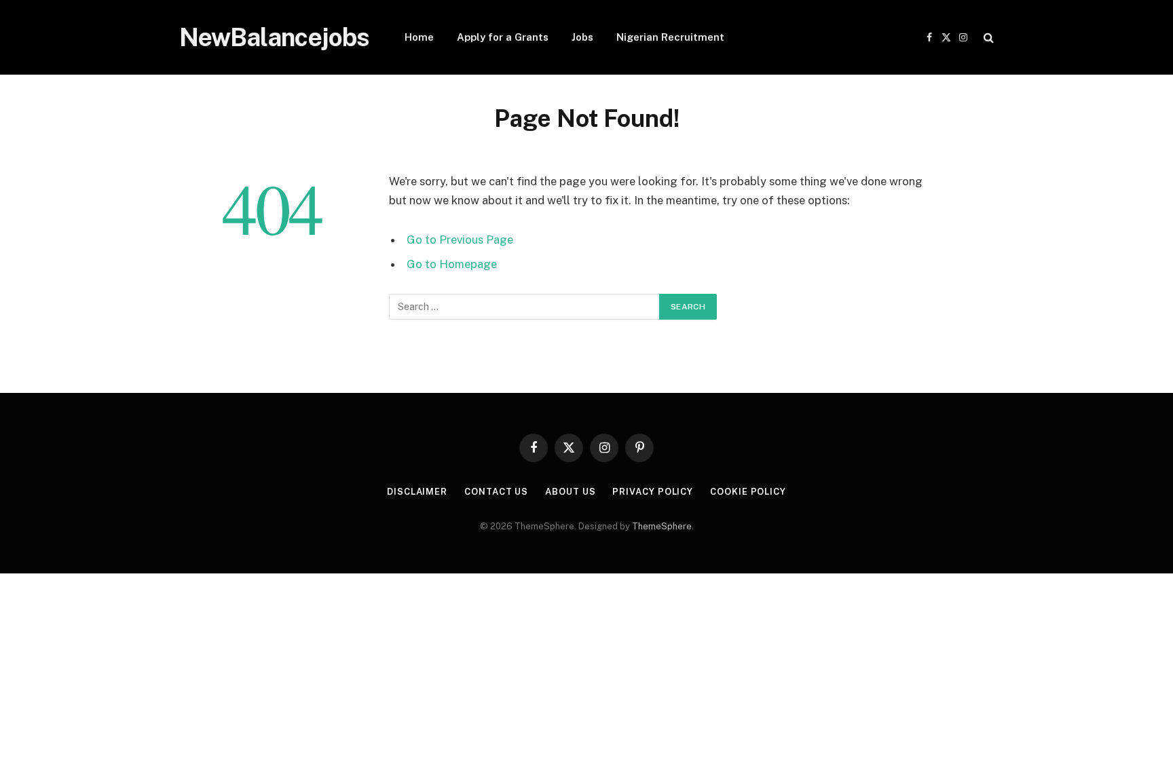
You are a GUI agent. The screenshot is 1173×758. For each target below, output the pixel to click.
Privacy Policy (652, 492)
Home (419, 37)
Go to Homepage (452, 264)
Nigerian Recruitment (670, 37)
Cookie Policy (748, 492)
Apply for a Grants (502, 37)
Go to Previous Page (460, 239)
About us (570, 492)
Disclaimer (417, 492)
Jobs (582, 37)
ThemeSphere (662, 526)
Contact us (496, 492)
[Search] (987, 37)
